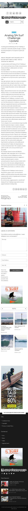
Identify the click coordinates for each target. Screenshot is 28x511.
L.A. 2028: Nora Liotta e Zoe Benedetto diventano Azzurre (18, 490)
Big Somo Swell (5, 349)
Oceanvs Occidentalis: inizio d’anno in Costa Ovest (6, 328)
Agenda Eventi (5, 443)
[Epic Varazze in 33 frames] (21, 318)
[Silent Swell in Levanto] (21, 341)
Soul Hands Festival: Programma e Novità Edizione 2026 (17, 498)
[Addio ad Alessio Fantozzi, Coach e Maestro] (14, 217)
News (3, 438)
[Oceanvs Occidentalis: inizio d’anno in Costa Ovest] (7, 318)
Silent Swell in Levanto (19, 349)
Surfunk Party (22, 196)
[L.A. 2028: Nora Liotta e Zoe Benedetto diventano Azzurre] (4, 491)
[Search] (22, 22)
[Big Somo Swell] (7, 341)
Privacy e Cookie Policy (7, 426)
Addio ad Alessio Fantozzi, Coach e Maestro (16, 482)
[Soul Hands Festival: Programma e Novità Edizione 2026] (4, 499)
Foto (3, 436)
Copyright (4, 423)
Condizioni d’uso (6, 421)
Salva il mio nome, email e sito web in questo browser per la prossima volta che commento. (4, 275)
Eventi (14, 32)
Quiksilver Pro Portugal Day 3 (6, 197)
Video (3, 441)
